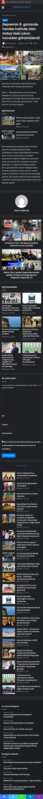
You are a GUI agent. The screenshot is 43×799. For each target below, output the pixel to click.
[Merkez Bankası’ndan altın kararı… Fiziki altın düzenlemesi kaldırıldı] (8, 577)
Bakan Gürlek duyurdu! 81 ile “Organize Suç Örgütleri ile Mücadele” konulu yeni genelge (9, 360)
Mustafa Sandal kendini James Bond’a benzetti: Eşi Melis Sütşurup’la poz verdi (28, 533)
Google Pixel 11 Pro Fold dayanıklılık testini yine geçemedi (26, 587)
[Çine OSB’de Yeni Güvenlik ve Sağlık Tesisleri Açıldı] (8, 689)
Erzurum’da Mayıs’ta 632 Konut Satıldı (27, 641)
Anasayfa (7, 15)
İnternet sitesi (7, 433)
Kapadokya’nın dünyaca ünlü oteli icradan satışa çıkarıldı (27, 506)
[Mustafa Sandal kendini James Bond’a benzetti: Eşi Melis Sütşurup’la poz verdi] (8, 534)
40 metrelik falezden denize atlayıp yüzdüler (10, 331)
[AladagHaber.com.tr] (21, 7)
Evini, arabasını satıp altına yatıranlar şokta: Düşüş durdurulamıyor (28, 620)
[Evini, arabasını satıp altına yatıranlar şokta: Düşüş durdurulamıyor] (8, 621)
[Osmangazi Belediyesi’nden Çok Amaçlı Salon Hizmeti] (11, 298)
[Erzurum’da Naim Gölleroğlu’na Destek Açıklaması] (31, 298)
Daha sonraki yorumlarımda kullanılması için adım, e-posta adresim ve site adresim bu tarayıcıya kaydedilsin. (21, 445)
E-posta (5, 424)
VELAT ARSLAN (10, 43)
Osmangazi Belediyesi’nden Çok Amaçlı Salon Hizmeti (11, 308)
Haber (14, 15)
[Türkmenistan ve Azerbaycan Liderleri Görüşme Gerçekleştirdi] (31, 347)
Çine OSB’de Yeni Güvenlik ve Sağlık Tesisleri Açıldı (29, 687)
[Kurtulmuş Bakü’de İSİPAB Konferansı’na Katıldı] (8, 134)
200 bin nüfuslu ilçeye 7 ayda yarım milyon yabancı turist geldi (28, 121)
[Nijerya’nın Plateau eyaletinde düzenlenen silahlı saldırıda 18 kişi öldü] (31, 322)
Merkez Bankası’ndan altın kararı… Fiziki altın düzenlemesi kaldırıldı (28, 576)
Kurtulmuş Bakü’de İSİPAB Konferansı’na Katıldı (27, 554)
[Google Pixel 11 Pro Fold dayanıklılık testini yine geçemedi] (8, 588)
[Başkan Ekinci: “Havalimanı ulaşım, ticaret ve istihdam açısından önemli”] (8, 632)
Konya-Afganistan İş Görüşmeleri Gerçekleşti (27, 474)
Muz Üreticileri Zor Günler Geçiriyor (18, 2)
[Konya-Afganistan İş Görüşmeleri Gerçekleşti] (8, 476)
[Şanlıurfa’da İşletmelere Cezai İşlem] (8, 486)
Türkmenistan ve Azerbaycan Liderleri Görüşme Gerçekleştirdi (31, 358)
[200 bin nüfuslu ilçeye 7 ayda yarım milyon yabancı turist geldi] (8, 120)
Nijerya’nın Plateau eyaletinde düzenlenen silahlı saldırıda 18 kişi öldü (30, 332)
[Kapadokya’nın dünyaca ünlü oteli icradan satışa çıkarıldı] (8, 507)
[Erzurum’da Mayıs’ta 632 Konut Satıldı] (8, 643)
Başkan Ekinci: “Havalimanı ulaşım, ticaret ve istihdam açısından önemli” (28, 631)
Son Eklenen (21, 465)
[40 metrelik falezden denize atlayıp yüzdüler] (11, 322)
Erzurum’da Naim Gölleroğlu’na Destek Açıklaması (31, 308)
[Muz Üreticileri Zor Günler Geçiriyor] (8, 497)
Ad (3, 416)
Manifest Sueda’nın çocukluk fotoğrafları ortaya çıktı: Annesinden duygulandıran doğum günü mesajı (28, 520)
